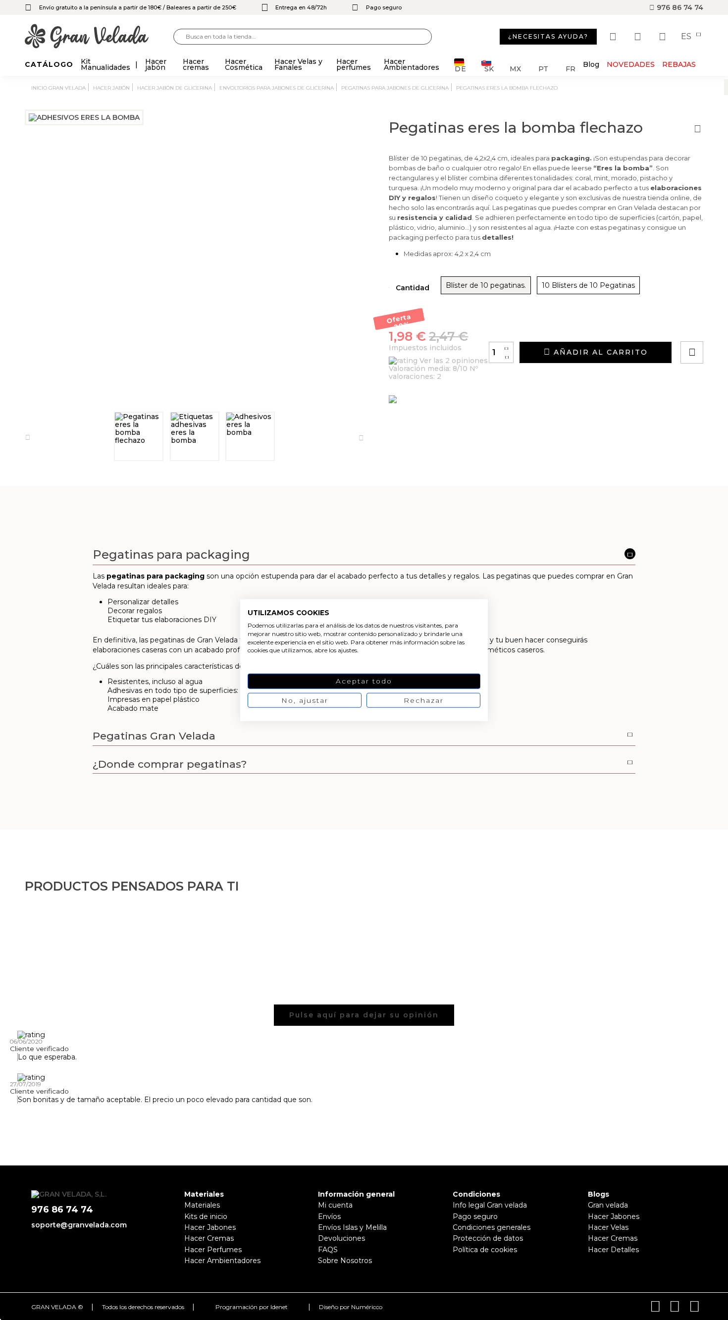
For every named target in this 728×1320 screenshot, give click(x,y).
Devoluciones (341, 1238)
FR (570, 68)
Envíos (329, 1216)
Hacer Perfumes (213, 1249)
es (687, 36)
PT (543, 68)
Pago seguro (475, 1216)
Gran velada (608, 1205)
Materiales (202, 1205)
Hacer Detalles (613, 1249)
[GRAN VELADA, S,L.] (99, 37)
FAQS (328, 1249)
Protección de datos (488, 1238)
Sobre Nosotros (345, 1260)
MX (515, 68)
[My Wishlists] (614, 36)
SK (489, 68)
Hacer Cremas (209, 1238)
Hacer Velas (608, 1227)
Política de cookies (485, 1249)
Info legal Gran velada (490, 1205)
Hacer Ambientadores (222, 1260)
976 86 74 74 (679, 7)
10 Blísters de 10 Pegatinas (588, 285)
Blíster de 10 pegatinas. (486, 285)
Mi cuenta (335, 1205)
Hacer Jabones (210, 1227)
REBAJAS (679, 64)
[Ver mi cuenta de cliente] (638, 36)
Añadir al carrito (599, 352)
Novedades (631, 64)
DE (461, 68)
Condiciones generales (491, 1227)
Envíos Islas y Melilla (352, 1227)
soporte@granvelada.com (79, 1225)
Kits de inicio (205, 1216)
